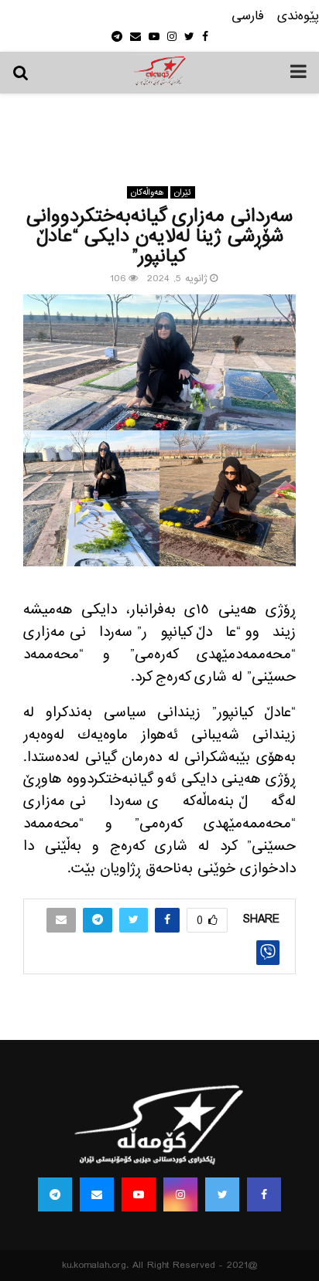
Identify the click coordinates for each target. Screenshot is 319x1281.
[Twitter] (222, 1194)
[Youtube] (139, 1194)
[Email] (97, 1194)
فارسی (248, 16)
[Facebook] (264, 1194)
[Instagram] (180, 1194)
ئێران (182, 192)
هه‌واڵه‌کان (147, 192)
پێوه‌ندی (298, 16)
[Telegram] (55, 1194)
